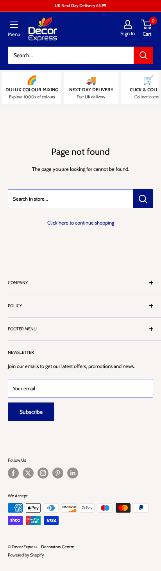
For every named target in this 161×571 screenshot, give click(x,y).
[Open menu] (14, 25)
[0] (147, 24)
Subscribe (31, 411)
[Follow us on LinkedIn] (72, 473)
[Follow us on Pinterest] (57, 473)
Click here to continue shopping (80, 222)
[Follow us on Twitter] (28, 473)
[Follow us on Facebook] (13, 473)
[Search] (143, 55)
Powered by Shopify (26, 555)
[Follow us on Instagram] (43, 473)
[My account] (127, 24)
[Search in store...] (143, 198)
